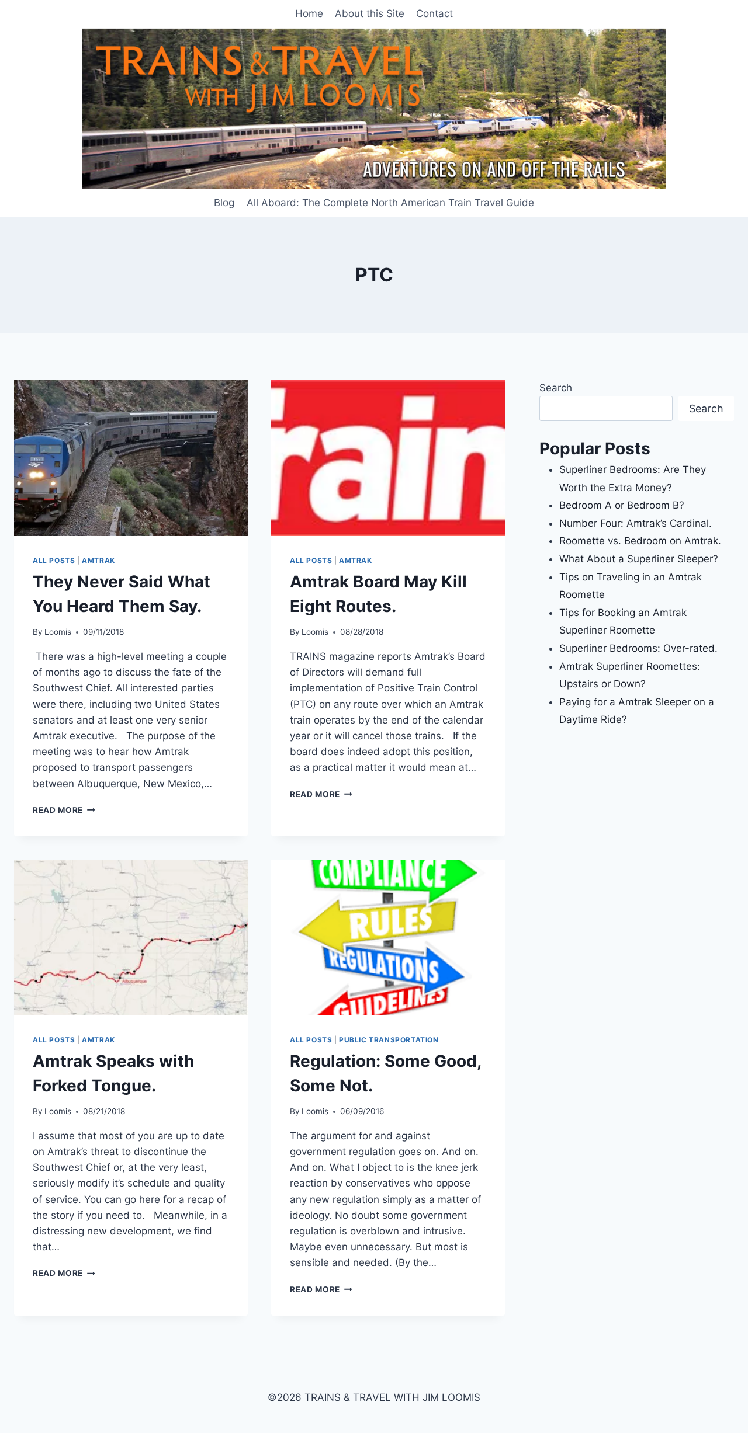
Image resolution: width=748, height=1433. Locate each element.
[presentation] (131, 458)
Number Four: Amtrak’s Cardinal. (635, 523)
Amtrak (98, 560)
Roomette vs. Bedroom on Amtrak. (640, 541)
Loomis (57, 631)
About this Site (369, 13)
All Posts (54, 560)
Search (555, 388)
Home (309, 13)
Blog (224, 202)
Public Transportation (389, 1039)
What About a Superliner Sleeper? (638, 559)
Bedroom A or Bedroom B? (621, 505)
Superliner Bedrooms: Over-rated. (640, 648)
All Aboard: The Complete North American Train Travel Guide (390, 202)
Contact (434, 13)
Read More (64, 810)
